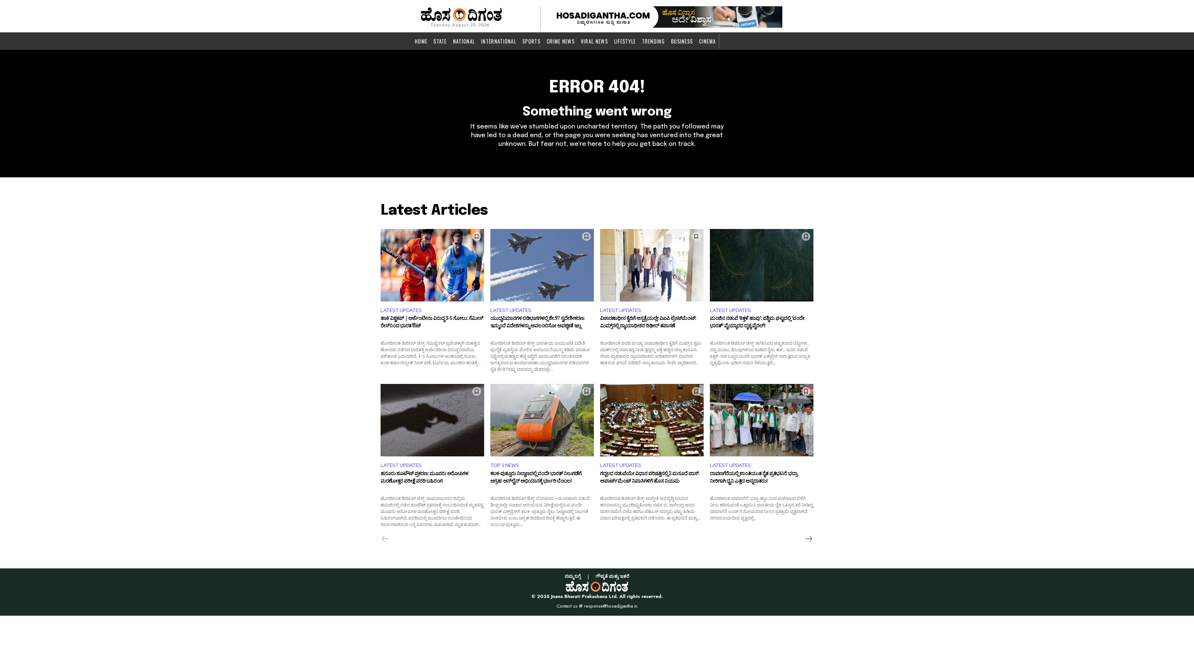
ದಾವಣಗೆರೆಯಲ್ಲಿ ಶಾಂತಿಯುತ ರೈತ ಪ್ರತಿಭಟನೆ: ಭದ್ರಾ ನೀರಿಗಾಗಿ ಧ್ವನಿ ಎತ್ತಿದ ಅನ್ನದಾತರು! (754, 478)
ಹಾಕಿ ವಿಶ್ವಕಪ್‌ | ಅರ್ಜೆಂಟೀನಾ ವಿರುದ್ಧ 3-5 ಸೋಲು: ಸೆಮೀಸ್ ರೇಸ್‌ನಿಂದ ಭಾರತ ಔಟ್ (432, 322)
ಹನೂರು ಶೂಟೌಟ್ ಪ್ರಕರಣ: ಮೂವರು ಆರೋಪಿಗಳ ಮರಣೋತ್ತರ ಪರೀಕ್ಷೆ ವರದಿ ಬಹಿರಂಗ (424, 478)
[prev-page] (385, 539)
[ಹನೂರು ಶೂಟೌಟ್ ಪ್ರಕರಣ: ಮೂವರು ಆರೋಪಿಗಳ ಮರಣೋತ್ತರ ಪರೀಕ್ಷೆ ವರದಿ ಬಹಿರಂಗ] (432, 420)
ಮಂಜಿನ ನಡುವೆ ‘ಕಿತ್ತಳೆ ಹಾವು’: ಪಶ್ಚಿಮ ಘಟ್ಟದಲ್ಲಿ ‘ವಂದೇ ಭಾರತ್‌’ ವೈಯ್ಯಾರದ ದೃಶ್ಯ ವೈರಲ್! (757, 322)
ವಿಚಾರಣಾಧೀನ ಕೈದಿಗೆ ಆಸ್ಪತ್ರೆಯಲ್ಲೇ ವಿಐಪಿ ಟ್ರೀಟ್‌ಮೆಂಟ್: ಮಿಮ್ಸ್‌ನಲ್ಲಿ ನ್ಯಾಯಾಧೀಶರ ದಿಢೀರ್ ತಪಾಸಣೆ (648, 322)
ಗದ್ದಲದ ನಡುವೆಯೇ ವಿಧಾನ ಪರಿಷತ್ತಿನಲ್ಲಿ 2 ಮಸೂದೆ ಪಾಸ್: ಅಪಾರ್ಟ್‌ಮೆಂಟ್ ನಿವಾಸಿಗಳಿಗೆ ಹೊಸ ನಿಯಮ (649, 478)
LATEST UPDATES (401, 310)
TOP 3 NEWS (504, 465)
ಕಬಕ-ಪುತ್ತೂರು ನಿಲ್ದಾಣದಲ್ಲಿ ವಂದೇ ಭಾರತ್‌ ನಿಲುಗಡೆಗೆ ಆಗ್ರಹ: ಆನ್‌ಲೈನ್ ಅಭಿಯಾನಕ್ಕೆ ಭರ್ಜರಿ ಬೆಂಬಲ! (535, 478)
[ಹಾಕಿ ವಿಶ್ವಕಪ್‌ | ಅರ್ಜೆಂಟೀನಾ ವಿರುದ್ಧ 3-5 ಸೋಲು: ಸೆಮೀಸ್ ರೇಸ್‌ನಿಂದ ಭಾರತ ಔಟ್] (432, 265)
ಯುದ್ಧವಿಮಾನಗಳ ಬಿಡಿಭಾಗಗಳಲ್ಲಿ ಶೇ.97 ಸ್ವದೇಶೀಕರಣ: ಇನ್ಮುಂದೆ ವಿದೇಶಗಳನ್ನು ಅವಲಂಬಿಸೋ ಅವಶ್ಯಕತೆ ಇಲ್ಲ (537, 322)
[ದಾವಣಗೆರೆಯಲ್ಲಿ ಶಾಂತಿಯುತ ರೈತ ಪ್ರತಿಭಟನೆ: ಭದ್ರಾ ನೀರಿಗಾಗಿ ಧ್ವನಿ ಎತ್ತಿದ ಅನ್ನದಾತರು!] (761, 420)
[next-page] (808, 539)
